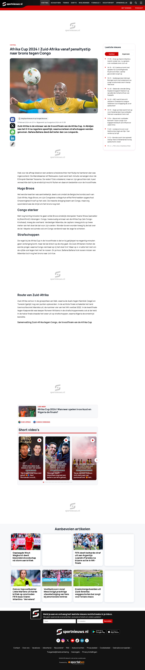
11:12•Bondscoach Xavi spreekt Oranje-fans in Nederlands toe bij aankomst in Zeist (119, 139)
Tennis (66, 3)
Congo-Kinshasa (43, 422)
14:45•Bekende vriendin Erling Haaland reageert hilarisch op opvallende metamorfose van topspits (118, 92)
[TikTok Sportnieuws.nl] (77, 641)
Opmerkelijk (121, 3)
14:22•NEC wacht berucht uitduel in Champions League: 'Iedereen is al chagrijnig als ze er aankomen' (119, 102)
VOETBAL (13, 45)
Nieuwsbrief (58, 648)
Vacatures (36, 648)
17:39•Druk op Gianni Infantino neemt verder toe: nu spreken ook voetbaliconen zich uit (118, 61)
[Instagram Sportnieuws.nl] (63, 641)
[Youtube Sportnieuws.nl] (72, 641)
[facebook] (12, 119)
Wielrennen (84, 3)
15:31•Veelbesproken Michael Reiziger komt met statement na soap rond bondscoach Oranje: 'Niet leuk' (119, 81)
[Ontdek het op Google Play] (99, 632)
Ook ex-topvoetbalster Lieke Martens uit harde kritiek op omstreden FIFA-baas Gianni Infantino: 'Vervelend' (25, 594)
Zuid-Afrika (26, 422)
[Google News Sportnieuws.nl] (87, 641)
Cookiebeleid (105, 648)
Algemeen (126, 54)
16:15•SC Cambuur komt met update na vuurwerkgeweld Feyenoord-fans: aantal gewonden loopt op (118, 70)
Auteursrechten (78, 648)
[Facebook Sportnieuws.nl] (58, 641)
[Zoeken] (135, 3)
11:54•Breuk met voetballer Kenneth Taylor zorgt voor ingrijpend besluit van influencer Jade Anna (119, 121)
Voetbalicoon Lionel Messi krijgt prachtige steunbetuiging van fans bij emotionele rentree (56, 593)
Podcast (139, 8)
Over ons (26, 648)
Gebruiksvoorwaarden (121, 648)
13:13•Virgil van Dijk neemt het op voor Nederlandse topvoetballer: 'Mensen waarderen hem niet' (119, 112)
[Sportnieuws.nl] (13, 4)
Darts (74, 3)
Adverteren (47, 648)
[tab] (43, 482)
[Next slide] (96, 460)
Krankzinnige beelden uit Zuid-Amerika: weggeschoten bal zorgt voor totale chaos (88, 593)
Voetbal (45, 3)
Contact (16, 648)
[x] (12, 125)
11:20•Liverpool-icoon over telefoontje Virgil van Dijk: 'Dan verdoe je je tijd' (118, 131)
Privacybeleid (92, 648)
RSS (67, 648)
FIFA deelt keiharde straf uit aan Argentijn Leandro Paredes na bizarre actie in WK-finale (88, 557)
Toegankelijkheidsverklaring (58, 652)
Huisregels (75, 652)
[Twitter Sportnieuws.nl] (68, 641)
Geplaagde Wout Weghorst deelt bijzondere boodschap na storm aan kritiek (24, 556)
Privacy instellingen (89, 652)
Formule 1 (96, 3)
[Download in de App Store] (113, 632)
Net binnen (126, 8)
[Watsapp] (12, 132)
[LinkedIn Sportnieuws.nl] (82, 641)
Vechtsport (108, 3)
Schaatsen (56, 3)
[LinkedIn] (12, 138)
